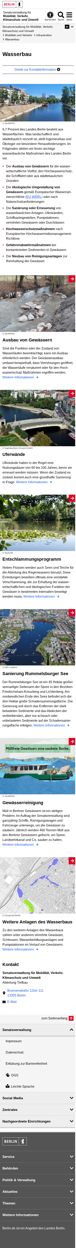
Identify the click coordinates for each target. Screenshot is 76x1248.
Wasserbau (12, 39)
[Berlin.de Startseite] (12, 4)
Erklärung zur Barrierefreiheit (26, 1063)
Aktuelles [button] (9, 1192)
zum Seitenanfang (54, 1018)
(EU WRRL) (34, 197)
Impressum (13, 1041)
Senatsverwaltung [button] (16, 1030)
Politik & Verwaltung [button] (18, 1180)
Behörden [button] (10, 1168)
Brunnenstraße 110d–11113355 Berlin (25, 993)
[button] (69, 27)
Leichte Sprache (22, 1086)
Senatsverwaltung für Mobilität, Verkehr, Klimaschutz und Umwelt (27, 29)
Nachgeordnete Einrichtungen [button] (26, 1121)
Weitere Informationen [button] (20, 1215)
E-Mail (12, 1002)
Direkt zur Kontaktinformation (36, 69)
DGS (14, 1075)
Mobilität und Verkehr (18, 35)
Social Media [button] (12, 1098)
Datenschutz (15, 1052)
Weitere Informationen (18, 377)
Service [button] (8, 1157)
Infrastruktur (44, 35)
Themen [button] (8, 1203)
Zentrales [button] (9, 1110)
